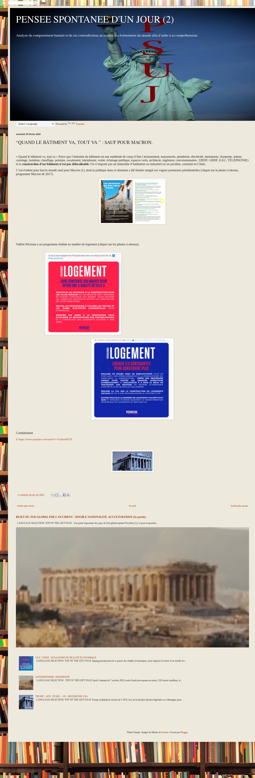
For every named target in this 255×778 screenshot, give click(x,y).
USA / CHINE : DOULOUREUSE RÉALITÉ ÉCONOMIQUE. (66, 657)
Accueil (132, 505)
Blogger (184, 732)
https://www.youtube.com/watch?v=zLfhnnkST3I (45, 439)
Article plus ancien (239, 505)
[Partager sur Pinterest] (68, 495)
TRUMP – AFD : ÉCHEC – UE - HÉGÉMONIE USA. (61, 696)
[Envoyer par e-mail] (53, 495)
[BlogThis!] (57, 495)
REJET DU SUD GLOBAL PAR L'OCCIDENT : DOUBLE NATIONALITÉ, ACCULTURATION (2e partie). (81, 516)
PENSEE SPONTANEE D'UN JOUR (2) (95, 18)
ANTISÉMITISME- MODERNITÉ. (52, 677)
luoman (165, 732)
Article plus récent (25, 505)
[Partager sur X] (61, 495)
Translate (80, 124)
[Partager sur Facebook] (64, 495)
